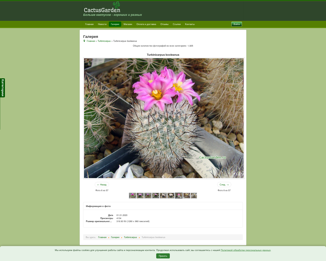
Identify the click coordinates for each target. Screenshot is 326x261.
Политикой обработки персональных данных (246, 250)
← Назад (101, 184)
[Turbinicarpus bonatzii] (163, 195)
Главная (89, 24)
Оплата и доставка (146, 24)
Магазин (128, 24)
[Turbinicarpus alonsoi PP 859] (140, 195)
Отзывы (164, 24)
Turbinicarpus (104, 40)
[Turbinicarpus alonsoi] (132, 195)
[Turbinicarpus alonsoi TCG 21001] (155, 195)
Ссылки (177, 24)
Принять (163, 255)
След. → (224, 184)
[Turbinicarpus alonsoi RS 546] (147, 195)
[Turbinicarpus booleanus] (178, 195)
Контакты (190, 24)
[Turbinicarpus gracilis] (194, 195)
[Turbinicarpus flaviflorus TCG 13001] (186, 195)
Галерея (115, 24)
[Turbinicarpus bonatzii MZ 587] (170, 195)
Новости (102, 24)
